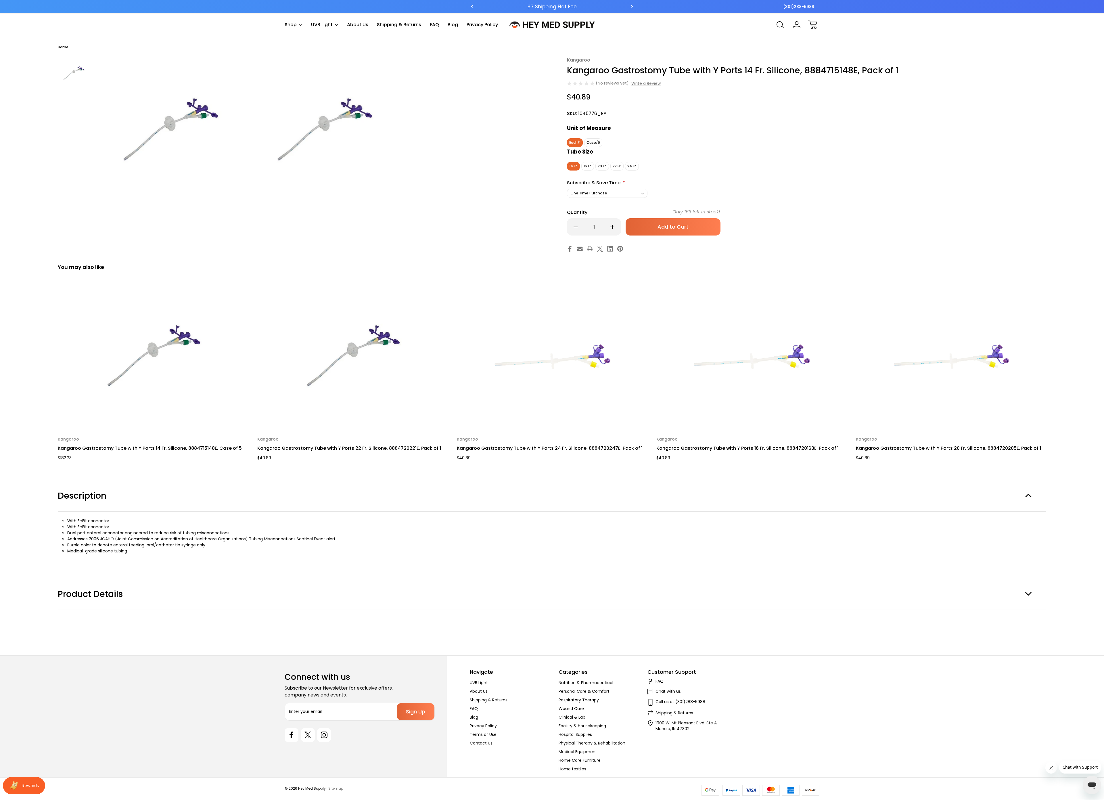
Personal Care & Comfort (584, 691)
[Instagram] (324, 735)
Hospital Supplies (575, 734)
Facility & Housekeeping (582, 726)
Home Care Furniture (580, 760)
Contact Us (481, 743)
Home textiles (572, 769)
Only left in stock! (696, 211)
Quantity (577, 212)
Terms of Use (483, 734)
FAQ (434, 24)
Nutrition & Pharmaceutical (586, 683)
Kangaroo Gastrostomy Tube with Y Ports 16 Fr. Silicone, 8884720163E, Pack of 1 (747, 448)
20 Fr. (602, 166)
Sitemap (335, 788)
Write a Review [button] (646, 83)
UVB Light (322, 24)
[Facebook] (570, 249)
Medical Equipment (578, 752)
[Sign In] (796, 24)
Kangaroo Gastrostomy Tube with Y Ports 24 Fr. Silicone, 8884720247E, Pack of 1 (550, 448)
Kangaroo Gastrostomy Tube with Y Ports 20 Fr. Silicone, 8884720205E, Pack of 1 (948, 448)
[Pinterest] (620, 249)
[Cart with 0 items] (812, 24)
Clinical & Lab (572, 717)
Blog (453, 24)
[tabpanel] (74, 73)
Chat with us (668, 691)
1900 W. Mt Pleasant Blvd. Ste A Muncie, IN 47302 (686, 726)
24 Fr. (632, 166)
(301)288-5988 (798, 6)
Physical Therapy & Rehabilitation (592, 743)
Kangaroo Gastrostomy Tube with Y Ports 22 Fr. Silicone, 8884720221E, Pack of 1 (349, 448)
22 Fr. (617, 166)
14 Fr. (573, 166)
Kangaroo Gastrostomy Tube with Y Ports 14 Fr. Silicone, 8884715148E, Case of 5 (150, 448)
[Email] (580, 249)
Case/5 (593, 142)
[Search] (780, 24)
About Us (357, 24)
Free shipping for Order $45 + (552, 6)
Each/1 (574, 142)
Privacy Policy (482, 24)
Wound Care (571, 708)
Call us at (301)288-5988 (680, 702)
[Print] (590, 249)
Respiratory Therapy (579, 700)
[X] (600, 249)
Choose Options (154, 415)
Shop (291, 24)
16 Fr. (588, 166)
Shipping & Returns (399, 24)
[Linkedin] (610, 249)
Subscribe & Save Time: (596, 182)
